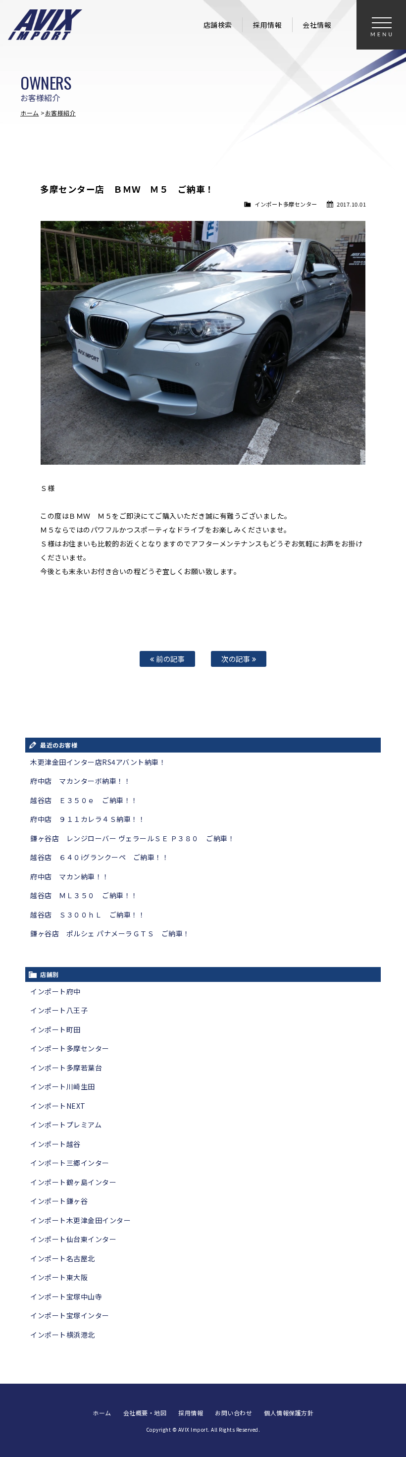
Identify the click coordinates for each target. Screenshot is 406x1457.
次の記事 (236, 658)
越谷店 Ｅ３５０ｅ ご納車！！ (84, 800)
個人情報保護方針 (288, 1412)
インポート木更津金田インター (80, 1220)
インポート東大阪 (59, 1277)
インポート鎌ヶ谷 (59, 1201)
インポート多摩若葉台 (66, 1068)
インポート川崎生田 (62, 1086)
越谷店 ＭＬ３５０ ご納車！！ (84, 895)
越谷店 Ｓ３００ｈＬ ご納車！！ (87, 914)
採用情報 (267, 25)
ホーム (29, 112)
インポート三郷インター (69, 1163)
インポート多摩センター (285, 204)
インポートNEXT (58, 1106)
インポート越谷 (55, 1144)
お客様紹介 (60, 112)
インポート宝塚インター (69, 1315)
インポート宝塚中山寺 (66, 1296)
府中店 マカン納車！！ (69, 876)
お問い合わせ (233, 1412)
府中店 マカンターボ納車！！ (80, 781)
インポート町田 (55, 1029)
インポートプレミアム (66, 1125)
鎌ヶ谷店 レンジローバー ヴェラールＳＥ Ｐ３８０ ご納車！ (132, 838)
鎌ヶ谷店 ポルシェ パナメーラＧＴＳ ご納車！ (110, 933)
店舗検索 (217, 25)
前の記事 (169, 658)
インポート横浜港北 (62, 1335)
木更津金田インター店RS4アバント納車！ (98, 762)
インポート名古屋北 (62, 1258)
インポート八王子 (59, 1010)
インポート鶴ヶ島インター (73, 1182)
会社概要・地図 (145, 1412)
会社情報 (317, 25)
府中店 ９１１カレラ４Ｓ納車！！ (87, 819)
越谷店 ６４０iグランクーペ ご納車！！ (99, 857)
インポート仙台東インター (73, 1239)
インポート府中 (55, 991)
